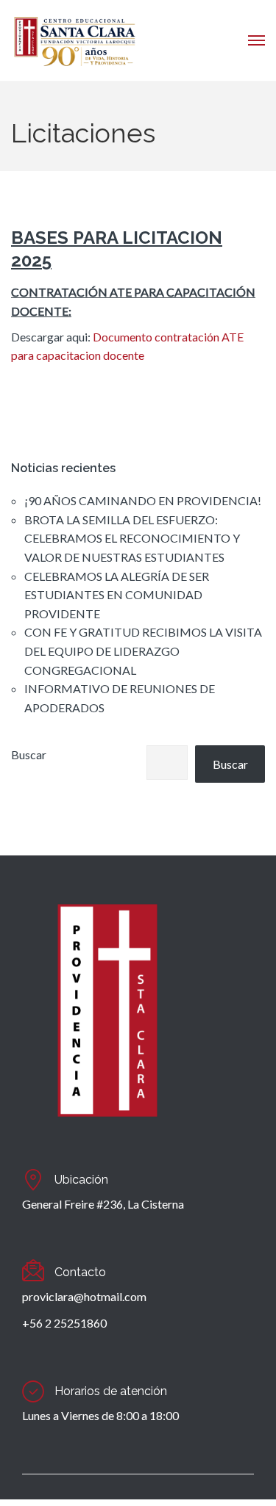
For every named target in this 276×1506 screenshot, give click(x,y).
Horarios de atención (110, 1391)
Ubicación (81, 1180)
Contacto (80, 1272)
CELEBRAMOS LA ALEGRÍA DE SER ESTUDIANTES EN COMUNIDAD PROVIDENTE (116, 594)
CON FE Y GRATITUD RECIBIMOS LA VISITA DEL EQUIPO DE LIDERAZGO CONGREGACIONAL (143, 650)
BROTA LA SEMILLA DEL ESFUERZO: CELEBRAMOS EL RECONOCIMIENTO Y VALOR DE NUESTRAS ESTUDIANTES (132, 538)
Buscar (28, 754)
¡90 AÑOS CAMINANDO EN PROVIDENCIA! (142, 500)
